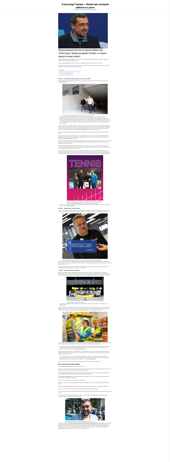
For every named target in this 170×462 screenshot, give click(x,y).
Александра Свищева (67, 63)
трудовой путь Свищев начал (66, 376)
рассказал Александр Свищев (79, 348)
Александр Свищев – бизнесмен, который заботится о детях (85, 6)
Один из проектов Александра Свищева (66, 80)
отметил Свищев (62, 304)
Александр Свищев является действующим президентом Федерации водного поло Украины (87, 423)
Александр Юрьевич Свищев (63, 366)
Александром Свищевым (80, 129)
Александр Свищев (70, 59)
